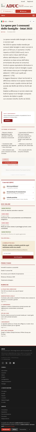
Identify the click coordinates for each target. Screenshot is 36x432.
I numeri (3, 398)
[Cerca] (33, 11)
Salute (3, 375)
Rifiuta (14, 429)
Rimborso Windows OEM (8, 277)
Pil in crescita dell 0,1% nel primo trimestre (25, 150)
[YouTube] (13, 363)
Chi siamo (3, 391)
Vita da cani (5, 313)
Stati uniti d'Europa (7, 330)
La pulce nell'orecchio (8, 289)
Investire (3, 373)
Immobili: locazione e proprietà (9, 267)
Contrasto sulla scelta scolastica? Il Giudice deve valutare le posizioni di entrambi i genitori (18, 298)
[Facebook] (2, 363)
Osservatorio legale (8, 296)
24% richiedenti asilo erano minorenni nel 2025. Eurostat (8, 151)
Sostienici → (8, 120)
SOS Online (5, 204)
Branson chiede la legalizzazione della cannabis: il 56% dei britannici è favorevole (7, 135)
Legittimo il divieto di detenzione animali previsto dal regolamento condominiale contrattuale (15, 307)
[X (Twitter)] (6, 363)
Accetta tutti (6, 429)
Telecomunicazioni (6, 381)
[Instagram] (10, 363)
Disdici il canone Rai (6, 270)
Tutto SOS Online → (6, 238)
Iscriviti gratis (18, 257)
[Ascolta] (33, 21)
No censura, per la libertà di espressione (12, 274)
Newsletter (4, 412)
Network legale (5, 400)
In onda (3, 402)
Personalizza (23, 429)
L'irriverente (5, 322)
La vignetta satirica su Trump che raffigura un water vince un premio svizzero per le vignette (17, 324)
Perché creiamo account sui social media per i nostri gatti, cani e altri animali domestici (17, 316)
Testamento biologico (7, 280)
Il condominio (5, 304)
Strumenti (4, 416)
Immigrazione (5, 379)
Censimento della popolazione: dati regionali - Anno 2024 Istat (8, 145)
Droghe (3, 377)
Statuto (3, 395)
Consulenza (4, 410)
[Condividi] (30, 21)
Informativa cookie (10, 426)
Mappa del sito (5, 418)
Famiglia (3, 384)
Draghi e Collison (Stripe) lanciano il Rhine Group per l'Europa (16, 333)
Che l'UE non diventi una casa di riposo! (12, 291)
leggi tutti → (4, 293)
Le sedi (3, 393)
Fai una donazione (6, 414)
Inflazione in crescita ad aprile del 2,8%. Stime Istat (25, 144)
